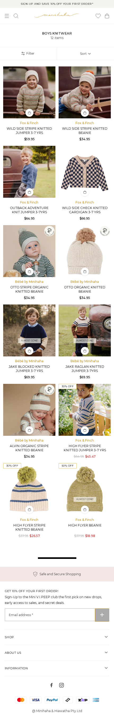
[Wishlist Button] (98, 15)
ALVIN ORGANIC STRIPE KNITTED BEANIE (29, 448)
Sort (83, 54)
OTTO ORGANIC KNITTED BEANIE (84, 289)
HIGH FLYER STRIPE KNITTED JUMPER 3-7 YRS (85, 448)
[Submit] (102, 615)
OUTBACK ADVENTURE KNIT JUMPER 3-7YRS (29, 210)
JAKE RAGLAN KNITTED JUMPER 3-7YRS (84, 369)
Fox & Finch (29, 123)
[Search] (16, 15)
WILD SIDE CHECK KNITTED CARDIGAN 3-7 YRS (85, 210)
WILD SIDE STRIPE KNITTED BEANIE (84, 131)
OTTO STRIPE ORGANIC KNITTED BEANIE (29, 289)
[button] (107, 15)
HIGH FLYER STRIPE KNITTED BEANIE (29, 527)
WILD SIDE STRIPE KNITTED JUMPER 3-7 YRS (29, 131)
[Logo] (57, 15)
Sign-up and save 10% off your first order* (57, 4)
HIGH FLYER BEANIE (85, 525)
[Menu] (7, 16)
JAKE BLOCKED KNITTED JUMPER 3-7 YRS (29, 369)
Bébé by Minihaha (29, 282)
